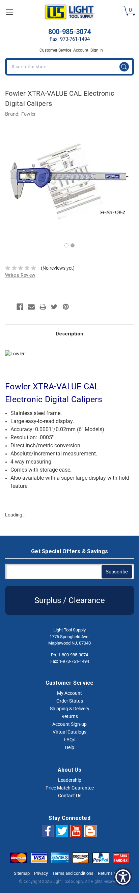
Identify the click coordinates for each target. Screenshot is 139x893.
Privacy (41, 873)
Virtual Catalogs (69, 732)
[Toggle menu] (9, 12)
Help (69, 747)
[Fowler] (39, 359)
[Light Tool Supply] (69, 12)
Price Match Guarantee (70, 788)
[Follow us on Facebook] (48, 830)
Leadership (69, 780)
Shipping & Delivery (69, 708)
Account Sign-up (69, 724)
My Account (69, 693)
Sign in (96, 50)
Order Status (69, 701)
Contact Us (69, 795)
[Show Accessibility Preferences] (123, 877)
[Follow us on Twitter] (62, 830)
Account (80, 50)
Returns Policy (111, 873)
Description (69, 334)
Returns (69, 716)
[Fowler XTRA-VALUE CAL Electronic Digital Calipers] (69, 181)
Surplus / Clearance (69, 600)
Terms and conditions (72, 873)
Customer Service (55, 50)
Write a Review (20, 275)
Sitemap (22, 873)
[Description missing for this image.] (76, 830)
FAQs (69, 739)
